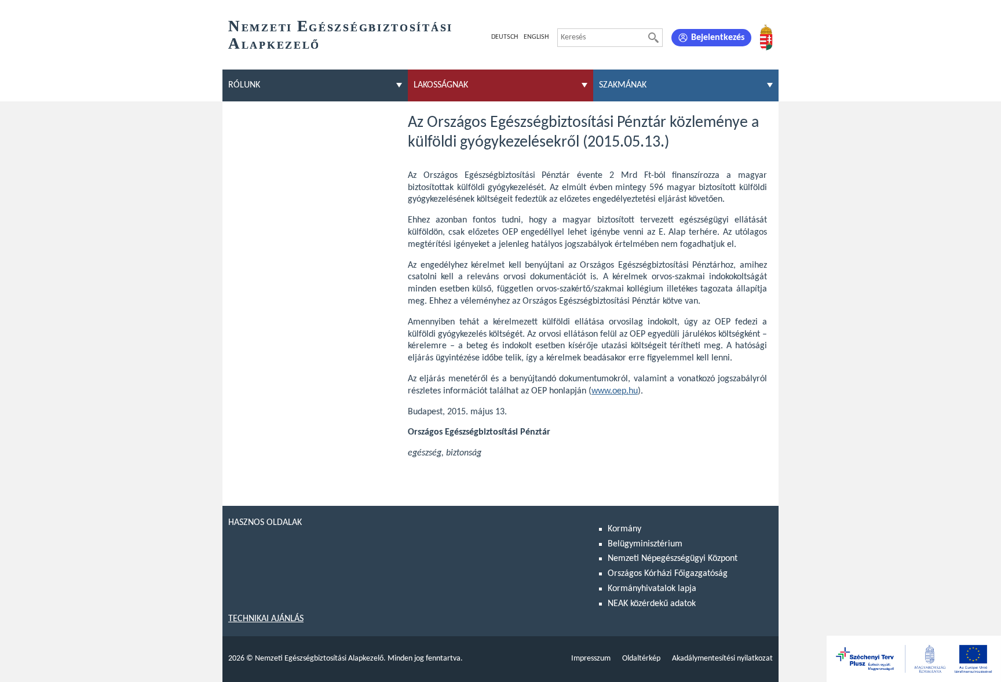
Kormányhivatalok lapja (652, 588)
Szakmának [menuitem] (622, 85)
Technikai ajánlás (266, 618)
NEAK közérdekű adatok (652, 603)
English (536, 37)
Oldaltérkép (641, 658)
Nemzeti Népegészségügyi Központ (672, 558)
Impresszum (591, 658)
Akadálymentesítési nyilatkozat (722, 658)
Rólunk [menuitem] (244, 85)
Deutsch (504, 37)
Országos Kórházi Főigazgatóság (668, 573)
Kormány (624, 529)
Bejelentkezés (717, 37)
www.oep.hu (614, 391)
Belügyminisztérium (645, 544)
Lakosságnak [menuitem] (441, 85)
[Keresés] (653, 37)
